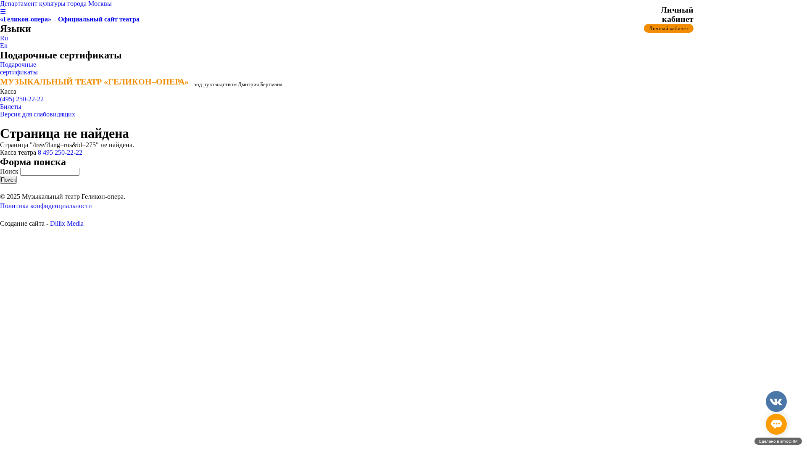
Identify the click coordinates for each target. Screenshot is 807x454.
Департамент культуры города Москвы (56, 3)
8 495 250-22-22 (60, 152)
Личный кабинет (668, 28)
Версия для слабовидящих (37, 114)
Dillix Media (67, 223)
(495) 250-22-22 (22, 99)
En (4, 45)
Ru (4, 38)
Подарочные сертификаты (19, 68)
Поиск (10, 171)
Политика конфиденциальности (46, 205)
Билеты (10, 106)
